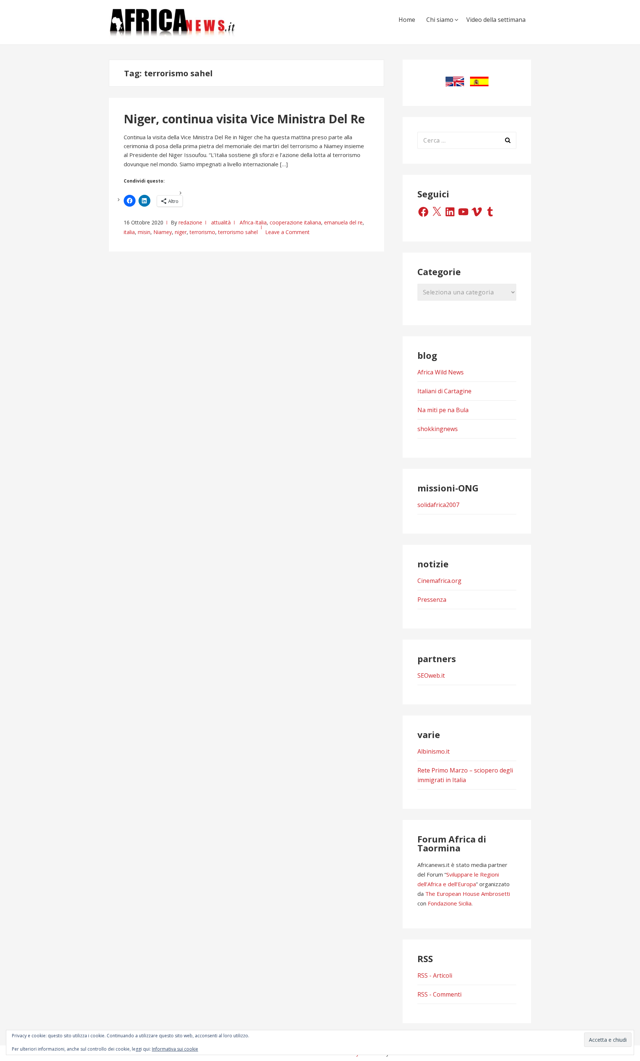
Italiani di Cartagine (444, 391)
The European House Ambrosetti (467, 893)
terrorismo (202, 232)
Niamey (162, 232)
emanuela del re (343, 222)
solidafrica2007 (438, 505)
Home (407, 20)
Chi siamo (439, 20)
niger (181, 232)
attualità (221, 222)
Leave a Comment (287, 232)
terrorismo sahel (238, 232)
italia (129, 232)
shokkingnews (437, 429)
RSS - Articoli (434, 975)
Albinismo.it (433, 751)
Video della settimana (496, 20)
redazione (190, 222)
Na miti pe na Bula (443, 410)
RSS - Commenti (439, 994)
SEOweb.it (431, 675)
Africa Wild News (440, 372)
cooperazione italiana (295, 222)
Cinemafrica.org (439, 581)
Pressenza (431, 599)
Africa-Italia (253, 222)
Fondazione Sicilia (449, 903)
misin (144, 232)
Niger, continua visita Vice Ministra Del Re (244, 119)
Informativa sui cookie (175, 1049)
